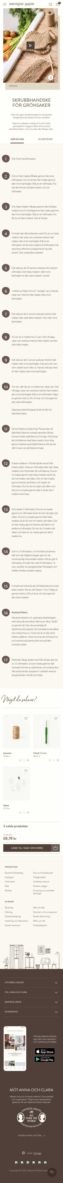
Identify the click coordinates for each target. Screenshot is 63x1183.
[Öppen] (5, 4)
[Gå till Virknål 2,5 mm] (46, 731)
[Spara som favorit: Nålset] (25, 770)
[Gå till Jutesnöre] (16, 731)
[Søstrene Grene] (21, 4)
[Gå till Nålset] (16, 783)
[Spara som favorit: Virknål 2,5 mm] (55, 718)
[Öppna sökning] (50, 4)
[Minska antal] (20, 760)
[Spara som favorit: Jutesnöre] (25, 718)
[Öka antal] (28, 760)
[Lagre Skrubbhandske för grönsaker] (50, 77)
